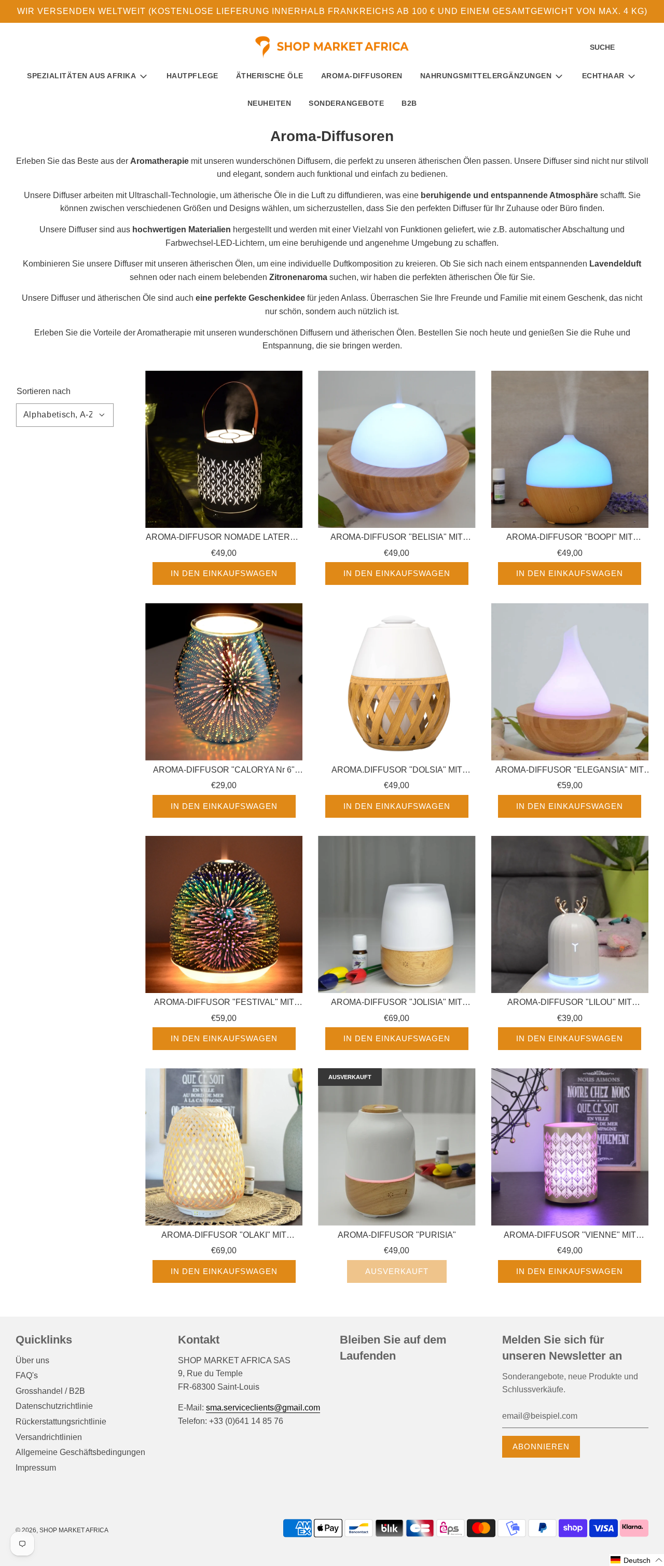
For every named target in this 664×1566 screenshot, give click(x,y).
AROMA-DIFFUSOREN (362, 76)
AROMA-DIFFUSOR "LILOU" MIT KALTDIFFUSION (569, 1003)
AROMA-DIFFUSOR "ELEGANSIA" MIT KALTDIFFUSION (569, 771)
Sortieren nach (44, 391)
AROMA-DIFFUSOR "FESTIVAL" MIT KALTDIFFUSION (224, 1003)
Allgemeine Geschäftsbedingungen (80, 1452)
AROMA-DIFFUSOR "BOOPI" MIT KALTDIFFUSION (569, 538)
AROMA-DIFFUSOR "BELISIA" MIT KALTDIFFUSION (396, 538)
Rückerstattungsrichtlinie (61, 1421)
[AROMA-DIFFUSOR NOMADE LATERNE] (223, 449)
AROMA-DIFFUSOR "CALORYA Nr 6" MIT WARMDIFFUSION (224, 771)
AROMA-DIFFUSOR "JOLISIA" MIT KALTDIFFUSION (396, 1003)
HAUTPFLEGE (192, 76)
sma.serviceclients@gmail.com (263, 1407)
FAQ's (27, 1375)
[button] (637, 1560)
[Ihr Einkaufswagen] (647, 47)
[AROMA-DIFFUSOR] (396, 449)
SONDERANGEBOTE (346, 103)
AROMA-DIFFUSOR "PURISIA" (397, 1235)
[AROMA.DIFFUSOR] (396, 681)
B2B (409, 103)
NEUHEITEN (269, 103)
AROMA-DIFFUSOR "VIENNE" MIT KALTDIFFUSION (570, 1236)
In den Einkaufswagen (224, 573)
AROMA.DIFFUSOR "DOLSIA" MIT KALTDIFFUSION (396, 771)
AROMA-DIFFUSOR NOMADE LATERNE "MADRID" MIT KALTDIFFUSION (224, 538)
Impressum (36, 1467)
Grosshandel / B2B (50, 1391)
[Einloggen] (630, 47)
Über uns (32, 1360)
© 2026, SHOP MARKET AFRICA (62, 1530)
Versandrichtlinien (49, 1437)
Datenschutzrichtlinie (54, 1406)
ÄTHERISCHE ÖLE (269, 76)
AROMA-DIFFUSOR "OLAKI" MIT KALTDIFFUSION (223, 1236)
